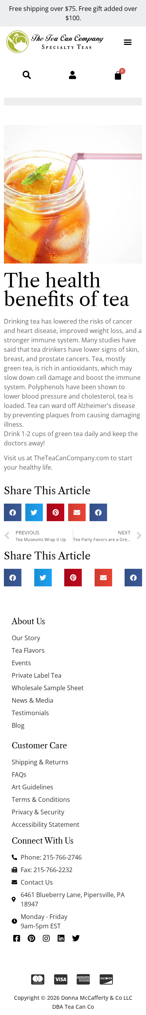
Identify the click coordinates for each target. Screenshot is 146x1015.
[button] (127, 41)
